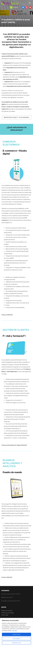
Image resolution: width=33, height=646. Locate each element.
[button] (16, 117)
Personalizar (16, 638)
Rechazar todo (16, 642)
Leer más (14, 630)
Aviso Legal (4, 615)
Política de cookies (6, 610)
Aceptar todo (16, 634)
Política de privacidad (7, 613)
